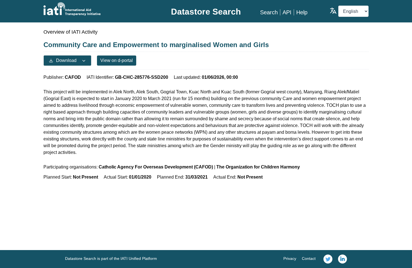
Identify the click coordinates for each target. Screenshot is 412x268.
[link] (327, 259)
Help (301, 12)
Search (269, 12)
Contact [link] (309, 258)
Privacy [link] (289, 258)
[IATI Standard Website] (97, 9)
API (287, 12)
